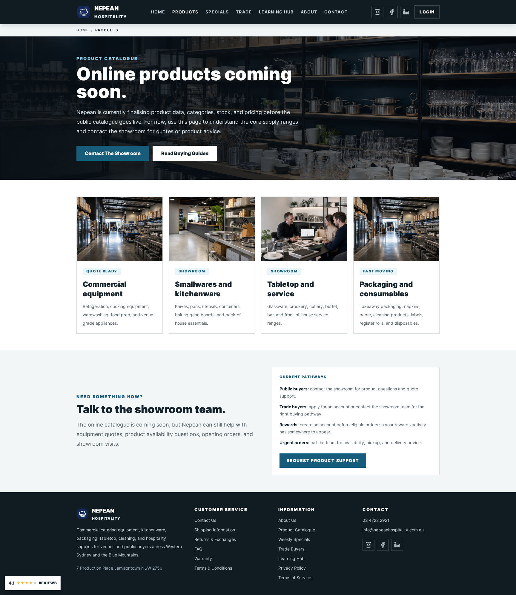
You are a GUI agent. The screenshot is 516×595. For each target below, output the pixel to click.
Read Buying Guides (184, 153)
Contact (336, 11)
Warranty (203, 558)
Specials (217, 11)
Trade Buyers (291, 548)
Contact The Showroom (113, 153)
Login (427, 11)
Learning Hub (276, 11)
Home (158, 11)
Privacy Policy (292, 568)
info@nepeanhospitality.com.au (393, 529)
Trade (244, 11)
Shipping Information (214, 529)
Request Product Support (323, 460)
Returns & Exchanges (215, 539)
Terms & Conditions (213, 568)
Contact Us (205, 520)
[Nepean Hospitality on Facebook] (392, 12)
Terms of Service (294, 577)
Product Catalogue (296, 529)
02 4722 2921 (376, 520)
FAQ (198, 548)
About (309, 11)
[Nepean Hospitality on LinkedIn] (406, 12)
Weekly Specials (294, 539)
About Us (287, 520)
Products (185, 11)
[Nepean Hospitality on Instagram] (377, 12)
